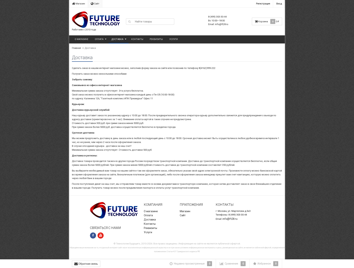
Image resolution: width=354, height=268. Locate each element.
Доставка (117, 39)
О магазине (81, 39)
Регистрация (263, 3)
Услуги (173, 39)
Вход (279, 3)
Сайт (96, 3)
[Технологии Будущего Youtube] (101, 235)
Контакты (137, 39)
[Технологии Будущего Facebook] (93, 235)
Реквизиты (156, 39)
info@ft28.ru (230, 218)
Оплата (99, 39)
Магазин (80, 3)
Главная (76, 48)
